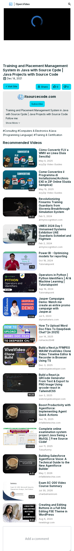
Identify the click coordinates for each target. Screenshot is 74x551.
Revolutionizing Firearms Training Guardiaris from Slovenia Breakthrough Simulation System (54, 205)
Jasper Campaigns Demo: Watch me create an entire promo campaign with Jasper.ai (54, 305)
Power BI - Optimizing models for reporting (53, 255)
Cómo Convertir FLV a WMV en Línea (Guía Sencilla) (53, 153)
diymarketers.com (49, 319)
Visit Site (12, 86)
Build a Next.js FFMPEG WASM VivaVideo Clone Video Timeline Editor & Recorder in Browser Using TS (55, 354)
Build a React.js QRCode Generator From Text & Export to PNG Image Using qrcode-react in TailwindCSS (54, 383)
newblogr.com (47, 522)
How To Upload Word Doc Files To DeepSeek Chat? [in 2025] (55, 329)
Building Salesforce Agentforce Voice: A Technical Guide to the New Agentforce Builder (54, 462)
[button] (43, 87)
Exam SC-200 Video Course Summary (52, 484)
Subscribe (37, 103)
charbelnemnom (48, 494)
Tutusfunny (45, 449)
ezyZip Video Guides (50, 164)
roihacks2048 (46, 340)
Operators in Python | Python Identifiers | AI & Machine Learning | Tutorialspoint (55, 279)
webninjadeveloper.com (52, 368)
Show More (12, 123)
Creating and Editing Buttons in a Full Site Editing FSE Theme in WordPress (53, 509)
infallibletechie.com (50, 422)
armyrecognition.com (51, 219)
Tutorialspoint (46, 264)
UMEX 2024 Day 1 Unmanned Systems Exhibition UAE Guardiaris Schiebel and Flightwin (55, 232)
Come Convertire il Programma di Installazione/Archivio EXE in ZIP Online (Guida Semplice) (55, 178)
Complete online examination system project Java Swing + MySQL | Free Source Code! (53, 435)
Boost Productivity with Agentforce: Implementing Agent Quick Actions (55, 410)
